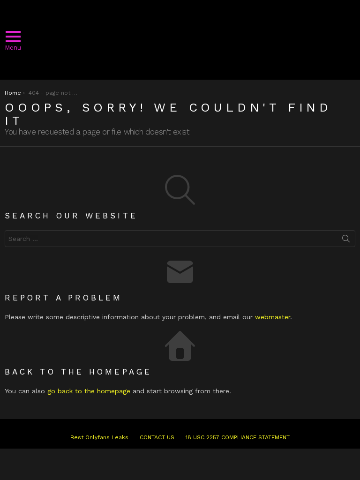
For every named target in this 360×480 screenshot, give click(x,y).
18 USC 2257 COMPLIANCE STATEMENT (238, 437)
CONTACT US (157, 437)
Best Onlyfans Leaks (99, 437)
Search (346, 240)
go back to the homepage (88, 391)
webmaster (272, 317)
